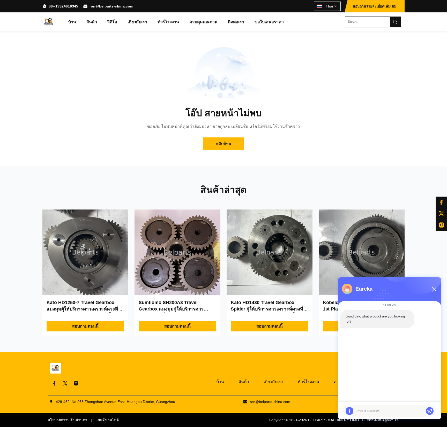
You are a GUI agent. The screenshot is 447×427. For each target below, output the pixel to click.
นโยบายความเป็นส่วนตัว (67, 420)
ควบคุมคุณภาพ (203, 22)
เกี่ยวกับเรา (137, 22)
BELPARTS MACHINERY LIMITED (336, 420)
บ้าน (72, 22)
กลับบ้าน (223, 144)
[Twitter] (65, 383)
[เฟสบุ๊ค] (441, 202)
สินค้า (91, 22)
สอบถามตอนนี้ (85, 326)
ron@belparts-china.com (111, 6)
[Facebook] (54, 383)
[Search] (395, 22)
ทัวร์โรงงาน (168, 22)
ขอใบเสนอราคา (269, 22)
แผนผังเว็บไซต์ (107, 420)
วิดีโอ (112, 22)
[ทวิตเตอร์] (441, 213)
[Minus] (434, 289)
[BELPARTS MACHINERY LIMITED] (48, 21)
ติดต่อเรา (236, 22)
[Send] (430, 411)
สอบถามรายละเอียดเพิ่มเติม (374, 6)
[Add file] (349, 411)
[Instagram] (441, 225)
